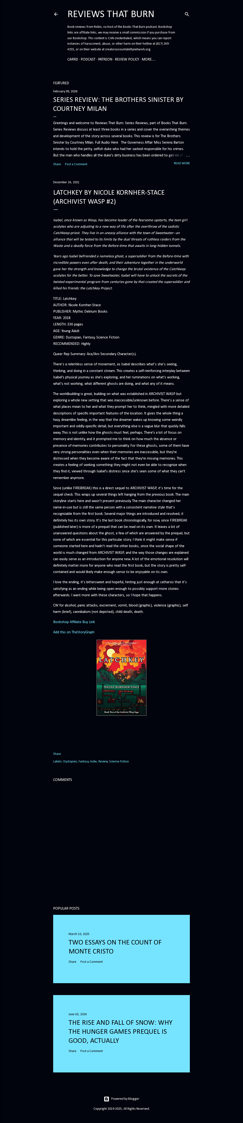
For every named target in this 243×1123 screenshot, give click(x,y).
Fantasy (84, 761)
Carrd (72, 59)
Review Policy (127, 59)
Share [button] (57, 164)
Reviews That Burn (110, 14)
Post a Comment (76, 164)
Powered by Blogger (125, 1099)
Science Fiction (119, 761)
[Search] (187, 14)
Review (103, 761)
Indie (93, 761)
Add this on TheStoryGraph (73, 632)
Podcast (88, 59)
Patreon (105, 59)
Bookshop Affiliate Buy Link (74, 622)
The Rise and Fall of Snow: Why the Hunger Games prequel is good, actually (121, 1032)
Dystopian (70, 761)
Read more (182, 163)
